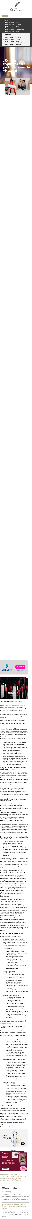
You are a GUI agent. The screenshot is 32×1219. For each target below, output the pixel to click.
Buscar (3, 14)
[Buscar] (5, 16)
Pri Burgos (11, 1118)
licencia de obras (4, 729)
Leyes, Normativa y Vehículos (12, 31)
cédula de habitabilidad (7, 803)
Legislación (8, 34)
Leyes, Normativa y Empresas (13, 37)
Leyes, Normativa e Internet (12, 36)
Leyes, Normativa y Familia (12, 39)
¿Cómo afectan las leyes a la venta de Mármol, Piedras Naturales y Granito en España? (14, 1206)
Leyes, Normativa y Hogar (12, 41)
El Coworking (6, 1192)
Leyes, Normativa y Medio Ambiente (15, 43)
